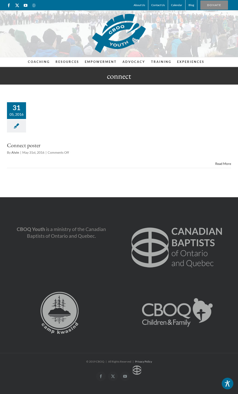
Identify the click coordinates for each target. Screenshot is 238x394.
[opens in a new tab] (176, 219)
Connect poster (23, 145)
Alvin (15, 152)
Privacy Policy (143, 361)
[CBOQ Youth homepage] (119, 33)
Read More (223, 164)
